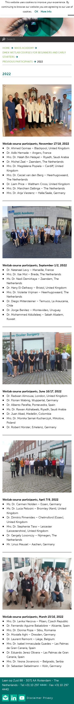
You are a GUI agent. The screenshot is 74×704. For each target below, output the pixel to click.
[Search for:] (35, 39)
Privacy (48, 698)
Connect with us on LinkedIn (13, 697)
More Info (46, 12)
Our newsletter (5, 697)
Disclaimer (34, 698)
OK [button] (36, 12)
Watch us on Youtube (21, 697)
